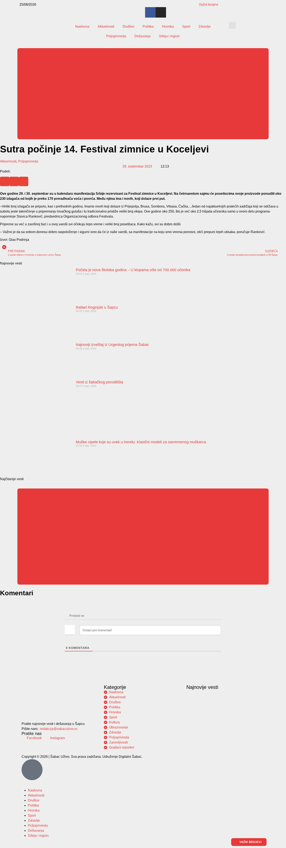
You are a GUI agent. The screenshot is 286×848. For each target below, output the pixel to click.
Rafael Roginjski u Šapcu (97, 307)
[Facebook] (150, 12)
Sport (186, 26)
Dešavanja (142, 36)
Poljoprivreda (116, 36)
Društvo (128, 26)
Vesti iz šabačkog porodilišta (99, 382)
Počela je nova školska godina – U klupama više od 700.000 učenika (133, 270)
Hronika (168, 26)
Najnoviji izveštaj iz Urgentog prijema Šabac (112, 345)
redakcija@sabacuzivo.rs (58, 729)
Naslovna (82, 26)
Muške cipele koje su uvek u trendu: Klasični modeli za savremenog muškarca (141, 442)
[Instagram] (161, 12)
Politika (148, 26)
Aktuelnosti (106, 26)
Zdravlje (204, 26)
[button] (232, 25)
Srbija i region (169, 36)
